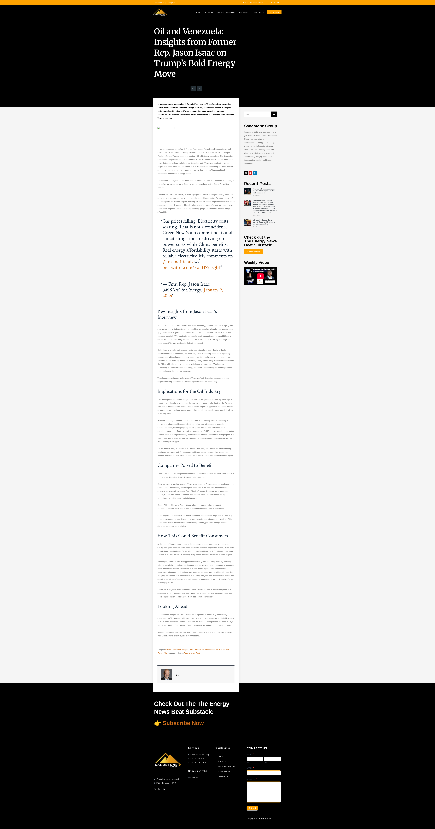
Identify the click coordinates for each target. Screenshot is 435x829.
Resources (243, 12)
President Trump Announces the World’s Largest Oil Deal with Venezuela (264, 191)
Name (250, 754)
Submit (252, 808)
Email (250, 768)
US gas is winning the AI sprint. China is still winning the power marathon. (264, 222)
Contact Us (259, 12)
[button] (193, 88)
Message (252, 779)
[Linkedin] (255, 173)
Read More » (256, 196)
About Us (208, 12)
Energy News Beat (192, 653)
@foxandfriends (177, 261)
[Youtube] (278, 2)
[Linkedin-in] (271, 2)
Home (197, 12)
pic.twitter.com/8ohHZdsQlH (191, 267)
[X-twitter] (274, 2)
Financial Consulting (226, 12)
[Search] (274, 114)
